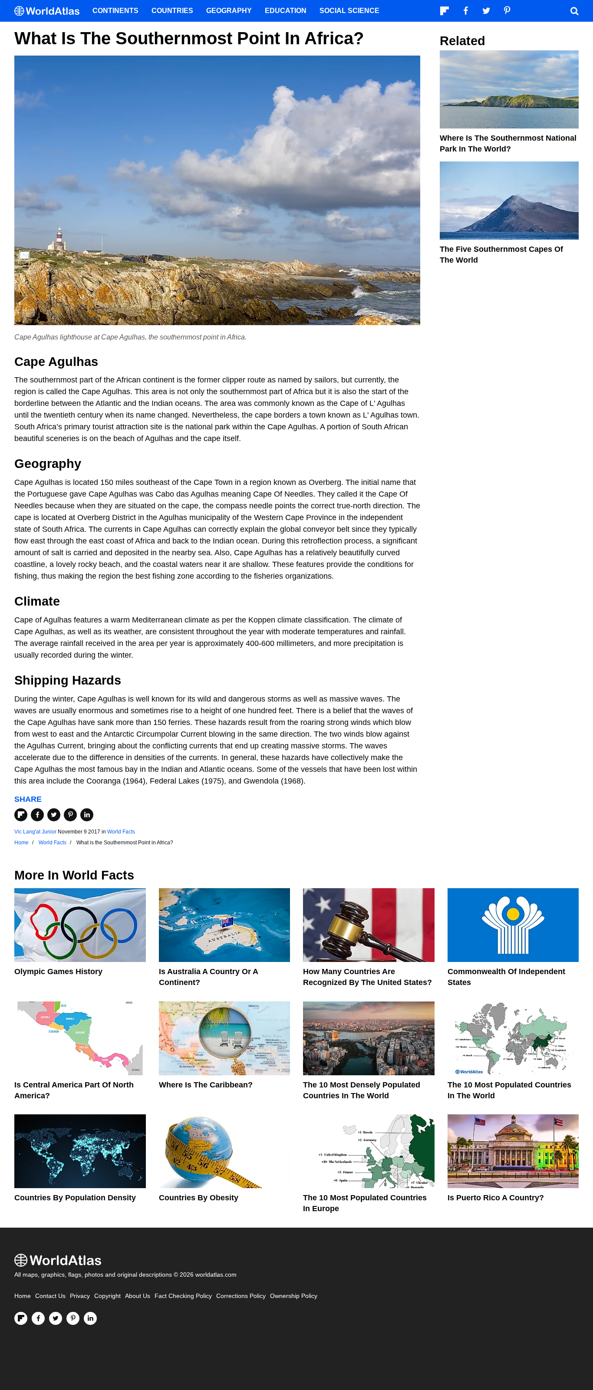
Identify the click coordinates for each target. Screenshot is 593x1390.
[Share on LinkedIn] (86, 814)
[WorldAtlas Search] (574, 11)
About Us (137, 1296)
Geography (229, 10)
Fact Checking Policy (183, 1296)
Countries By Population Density (75, 1197)
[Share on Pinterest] (70, 814)
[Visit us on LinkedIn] (90, 1318)
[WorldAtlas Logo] (50, 11)
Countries (172, 10)
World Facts (121, 832)
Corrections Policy (241, 1296)
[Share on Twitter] (53, 814)
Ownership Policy (293, 1296)
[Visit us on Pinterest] (72, 1318)
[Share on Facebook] (37, 814)
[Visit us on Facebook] (38, 1318)
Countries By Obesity (198, 1197)
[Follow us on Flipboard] (20, 1318)
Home (22, 1296)
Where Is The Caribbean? (206, 1084)
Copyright (107, 1296)
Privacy (80, 1296)
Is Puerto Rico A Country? (496, 1197)
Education (285, 10)
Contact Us (50, 1296)
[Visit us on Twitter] (55, 1318)
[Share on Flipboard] (20, 814)
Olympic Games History (58, 971)
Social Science (349, 10)
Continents (115, 10)
